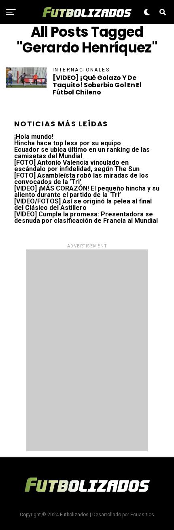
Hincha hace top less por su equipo (67, 143)
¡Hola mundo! (33, 136)
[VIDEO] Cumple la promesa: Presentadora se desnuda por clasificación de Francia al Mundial (86, 217)
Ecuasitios (142, 514)
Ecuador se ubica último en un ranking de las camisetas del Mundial (82, 153)
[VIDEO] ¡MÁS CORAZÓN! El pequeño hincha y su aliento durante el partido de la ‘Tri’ (86, 191)
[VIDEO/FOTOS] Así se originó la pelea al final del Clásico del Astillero (83, 204)
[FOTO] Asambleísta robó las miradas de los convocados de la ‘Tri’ (81, 179)
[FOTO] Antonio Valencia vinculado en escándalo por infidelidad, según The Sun (77, 166)
